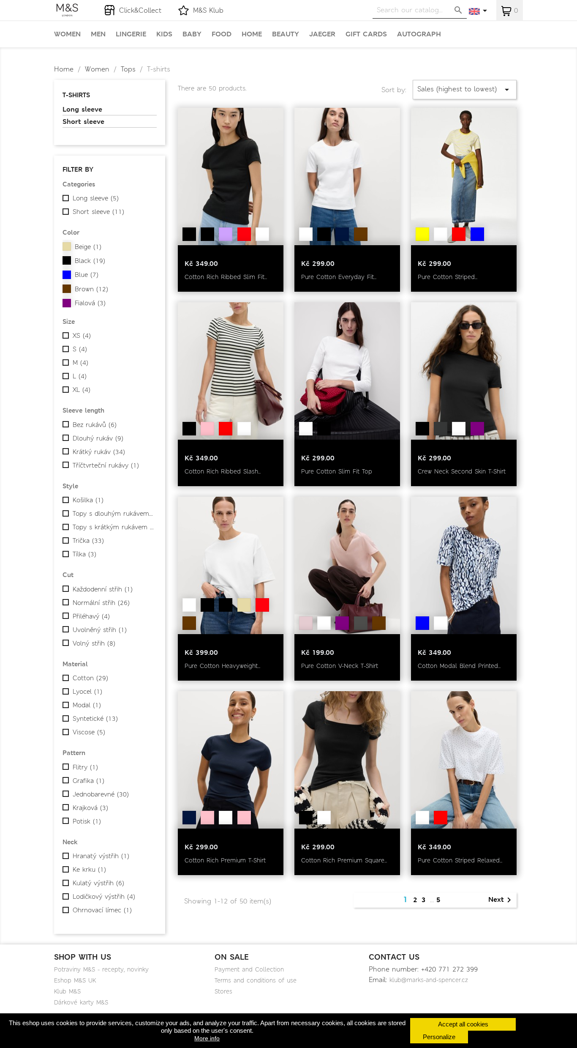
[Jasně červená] (244, 234)
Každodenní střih (103, 589)
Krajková (90, 808)
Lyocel (87, 691)
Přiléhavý (91, 616)
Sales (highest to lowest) (464, 89)
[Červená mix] (225, 428)
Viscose (89, 732)
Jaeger (322, 34)
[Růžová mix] (207, 817)
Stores (223, 991)
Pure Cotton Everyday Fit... (338, 277)
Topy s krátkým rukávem (113, 527)
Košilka (88, 500)
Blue (86, 275)
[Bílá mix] (440, 234)
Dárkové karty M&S (81, 1002)
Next (501, 900)
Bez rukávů (95, 425)
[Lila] (225, 234)
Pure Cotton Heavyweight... (222, 666)
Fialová (90, 303)
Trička (88, 540)
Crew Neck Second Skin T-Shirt (462, 471)
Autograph (419, 34)
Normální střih (101, 603)
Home (252, 34)
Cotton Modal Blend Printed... (459, 666)
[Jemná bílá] (262, 234)
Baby (191, 34)
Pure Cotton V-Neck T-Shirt (339, 666)
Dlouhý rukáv (98, 438)
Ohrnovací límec (102, 910)
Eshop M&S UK (75, 980)
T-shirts (76, 94)
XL (81, 390)
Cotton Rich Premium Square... (344, 860)
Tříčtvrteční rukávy (106, 465)
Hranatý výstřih (101, 856)
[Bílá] (306, 234)
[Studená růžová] (306, 623)
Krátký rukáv (99, 452)
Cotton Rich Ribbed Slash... (223, 471)
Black (90, 261)
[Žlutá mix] (422, 234)
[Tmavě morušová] (477, 428)
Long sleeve (82, 109)
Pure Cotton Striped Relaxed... (460, 860)
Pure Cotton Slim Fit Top (336, 471)
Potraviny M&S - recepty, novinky (101, 969)
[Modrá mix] (422, 623)
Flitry (85, 767)
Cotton (90, 678)
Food (221, 34)
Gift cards (366, 34)
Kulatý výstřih (98, 883)
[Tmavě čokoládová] (360, 234)
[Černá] (189, 234)
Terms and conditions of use (256, 980)
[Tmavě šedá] (440, 428)
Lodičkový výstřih (104, 896)
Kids (164, 34)
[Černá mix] (207, 234)
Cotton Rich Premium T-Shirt (225, 860)
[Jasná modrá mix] (477, 234)
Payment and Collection (249, 969)
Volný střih (94, 643)
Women (67, 34)
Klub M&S (67, 991)
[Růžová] (207, 428)
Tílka (84, 554)
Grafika (88, 781)
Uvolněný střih (100, 630)
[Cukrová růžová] (244, 817)
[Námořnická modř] (342, 234)
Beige (88, 247)
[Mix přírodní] (244, 605)
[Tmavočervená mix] (458, 234)
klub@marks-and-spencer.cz (428, 980)
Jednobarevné (101, 794)
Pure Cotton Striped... (447, 277)
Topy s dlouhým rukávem (113, 513)
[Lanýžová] (379, 623)
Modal (87, 705)
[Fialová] (342, 623)
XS (82, 335)
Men (98, 34)
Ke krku (89, 869)
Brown (91, 289)
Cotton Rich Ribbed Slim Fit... (226, 277)
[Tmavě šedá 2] (360, 623)
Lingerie (131, 34)
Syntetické (95, 718)
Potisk (87, 821)
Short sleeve (83, 122)
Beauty (285, 34)
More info (207, 1038)
